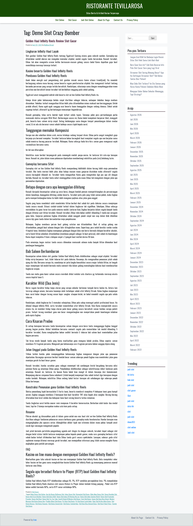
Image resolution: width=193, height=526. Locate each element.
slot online (131, 427)
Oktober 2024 (136, 216)
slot (129, 411)
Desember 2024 (136, 207)
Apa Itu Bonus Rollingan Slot (55, 494)
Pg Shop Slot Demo (68, 501)
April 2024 (134, 243)
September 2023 (137, 276)
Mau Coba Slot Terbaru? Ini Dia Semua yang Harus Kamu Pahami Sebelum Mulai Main (147, 85)
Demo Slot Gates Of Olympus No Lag (68, 496)
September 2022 (137, 331)
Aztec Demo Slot (70, 494)
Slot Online (59, 20)
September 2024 (137, 220)
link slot (130, 380)
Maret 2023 (135, 303)
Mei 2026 (134, 128)
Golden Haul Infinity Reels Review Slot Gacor (51, 40)
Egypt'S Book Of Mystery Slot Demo (69, 499)
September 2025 (137, 165)
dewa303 (131, 422)
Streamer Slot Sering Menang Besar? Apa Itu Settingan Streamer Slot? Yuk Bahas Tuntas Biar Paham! (147, 76)
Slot (129, 395)
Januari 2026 (135, 147)
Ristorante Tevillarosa (114, 5)
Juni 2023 (134, 289)
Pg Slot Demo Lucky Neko (83, 501)
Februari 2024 (136, 253)
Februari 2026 (136, 142)
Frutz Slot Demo (86, 499)
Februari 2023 (136, 308)
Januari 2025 (135, 202)
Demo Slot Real (37, 499)
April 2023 (134, 299)
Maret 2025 (135, 193)
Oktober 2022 (135, 326)
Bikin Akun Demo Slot (97, 494)
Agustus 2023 (136, 280)
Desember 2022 (136, 317)
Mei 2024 (134, 239)
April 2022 (134, 340)
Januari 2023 (135, 312)
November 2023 (136, 266)
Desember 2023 (136, 262)
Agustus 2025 (136, 170)
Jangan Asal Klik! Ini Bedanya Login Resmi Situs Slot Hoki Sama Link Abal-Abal (147, 59)
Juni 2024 (134, 234)
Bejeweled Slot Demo (83, 494)
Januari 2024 (135, 257)
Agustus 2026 (136, 114)
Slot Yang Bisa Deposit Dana (88, 504)
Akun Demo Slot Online (38, 494)
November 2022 (136, 322)
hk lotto (130, 374)
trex (34, 519)
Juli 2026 (134, 119)
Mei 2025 (134, 184)
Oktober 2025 (135, 160)
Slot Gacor (72, 20)
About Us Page (103, 20)
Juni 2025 (134, 179)
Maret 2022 (135, 345)
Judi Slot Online (87, 20)
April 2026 (134, 133)
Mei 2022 (134, 335)
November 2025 (136, 156)
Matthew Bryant (49, 45)
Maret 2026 (135, 137)
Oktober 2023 (135, 271)
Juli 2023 (134, 285)
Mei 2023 (134, 294)
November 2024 (136, 211)
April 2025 (134, 188)
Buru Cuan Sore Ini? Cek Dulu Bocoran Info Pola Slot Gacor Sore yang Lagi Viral (147, 66)
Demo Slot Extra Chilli (49, 496)
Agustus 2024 (136, 225)
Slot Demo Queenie (41, 504)
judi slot (130, 369)
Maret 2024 (135, 248)
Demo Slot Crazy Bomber (33, 496)
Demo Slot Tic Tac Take (50, 499)
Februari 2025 (136, 197)
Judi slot (130, 432)
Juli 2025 (134, 174)
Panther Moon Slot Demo (54, 501)
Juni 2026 (134, 124)
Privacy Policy (132, 20)
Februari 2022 (136, 349)
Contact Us (118, 20)
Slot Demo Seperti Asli (55, 504)
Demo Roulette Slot (111, 494)
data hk (130, 406)
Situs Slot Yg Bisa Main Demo (101, 501)
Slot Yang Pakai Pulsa (104, 504)
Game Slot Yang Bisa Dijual (100, 499)
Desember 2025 (136, 151)
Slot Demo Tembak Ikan (70, 504)
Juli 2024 (134, 230)
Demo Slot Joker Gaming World (90, 496)
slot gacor (131, 390)
